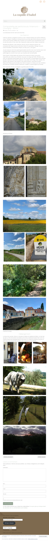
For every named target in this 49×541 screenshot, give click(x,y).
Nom (4, 483)
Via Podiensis (14, 30)
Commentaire (5, 467)
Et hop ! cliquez (9, 523)
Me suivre (9, 30)
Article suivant (41, 457)
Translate (14, 529)
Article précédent (8, 457)
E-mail (4, 488)
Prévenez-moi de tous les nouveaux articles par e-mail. (12, 500)
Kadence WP (20, 532)
